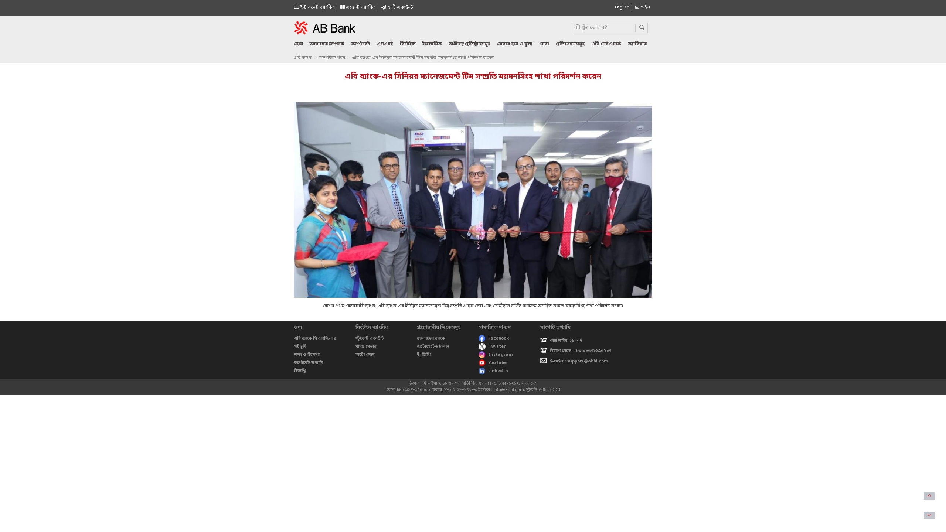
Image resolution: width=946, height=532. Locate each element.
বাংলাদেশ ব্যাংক (431, 338)
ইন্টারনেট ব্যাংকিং (316, 7)
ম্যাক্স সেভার (366, 346)
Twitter (497, 346)
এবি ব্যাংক (302, 58)
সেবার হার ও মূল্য (514, 44)
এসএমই (385, 44)
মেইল (644, 7)
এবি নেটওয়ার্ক (606, 44)
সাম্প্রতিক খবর (332, 58)
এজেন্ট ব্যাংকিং (360, 7)
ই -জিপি (424, 354)
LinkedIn (498, 371)
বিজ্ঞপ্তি (300, 371)
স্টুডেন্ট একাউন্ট (369, 338)
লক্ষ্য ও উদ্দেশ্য (307, 354)
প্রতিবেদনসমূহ (570, 44)
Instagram (500, 354)
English (622, 7)
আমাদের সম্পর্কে (327, 44)
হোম (298, 44)
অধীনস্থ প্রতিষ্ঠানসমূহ (469, 44)
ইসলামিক (432, 44)
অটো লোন (365, 354)
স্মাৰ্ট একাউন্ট (399, 7)
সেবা (544, 44)
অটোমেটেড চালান (433, 346)
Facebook (498, 338)
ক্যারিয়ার (637, 44)
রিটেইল (408, 44)
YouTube (497, 362)
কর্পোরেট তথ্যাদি (308, 362)
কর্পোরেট (360, 44)
